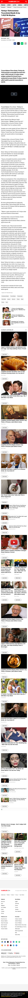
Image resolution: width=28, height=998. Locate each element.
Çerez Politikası (18, 922)
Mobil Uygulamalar (19, 930)
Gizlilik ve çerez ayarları (6, 967)
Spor (2, 903)
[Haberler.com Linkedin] (14, 942)
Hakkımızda (3, 894)
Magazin (3, 905)
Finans (3, 302)
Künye (17, 894)
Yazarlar (16, 909)
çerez (24, 992)
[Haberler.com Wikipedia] (5, 945)
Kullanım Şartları (18, 918)
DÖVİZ (9, 5)
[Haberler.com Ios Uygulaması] (4, 953)
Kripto (2, 909)
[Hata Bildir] (13, 967)
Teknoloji (17, 903)
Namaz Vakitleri (4, 920)
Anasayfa (3, 7)
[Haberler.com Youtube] (8, 945)
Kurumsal (17, 916)
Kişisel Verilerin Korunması (20, 924)
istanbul (8, 299)
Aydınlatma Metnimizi (5, 996)
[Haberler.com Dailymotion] (16, 945)
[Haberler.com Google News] (2, 942)
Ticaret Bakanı (13, 296)
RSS (16, 932)
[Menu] (2, 1)
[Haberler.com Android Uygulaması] (10, 953)
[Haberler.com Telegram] (14, 945)
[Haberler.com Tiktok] (11, 945)
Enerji (22, 299)
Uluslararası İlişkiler (5, 296)
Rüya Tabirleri (4, 926)
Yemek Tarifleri (4, 928)
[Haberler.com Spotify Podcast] (19, 942)
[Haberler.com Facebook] (5, 942)
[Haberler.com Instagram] (11, 942)
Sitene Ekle (17, 934)
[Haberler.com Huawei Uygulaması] (17, 953)
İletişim (12, 894)
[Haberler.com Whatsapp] (16, 942)
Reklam (8, 894)
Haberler (3, 899)
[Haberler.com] (5, 890)
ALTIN (14, 5)
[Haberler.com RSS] (2, 945)
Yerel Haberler (18, 911)
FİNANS (3, 5)
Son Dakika (3, 907)
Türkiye (18, 299)
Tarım (7, 302)
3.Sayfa (2, 911)
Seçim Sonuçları (4, 922)
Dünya (2, 913)
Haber (9, 965)
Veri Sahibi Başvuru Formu (20, 926)
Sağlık (16, 901)
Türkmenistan (19, 296)
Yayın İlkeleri (22, 894)
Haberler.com (4, 916)
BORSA (20, 5)
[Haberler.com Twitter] (8, 942)
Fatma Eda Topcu (9, 292)
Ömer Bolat (4, 299)
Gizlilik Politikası (18, 920)
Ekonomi (9, 7)
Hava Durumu (4, 918)
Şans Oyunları (4, 924)
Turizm (16, 907)
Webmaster (17, 928)
